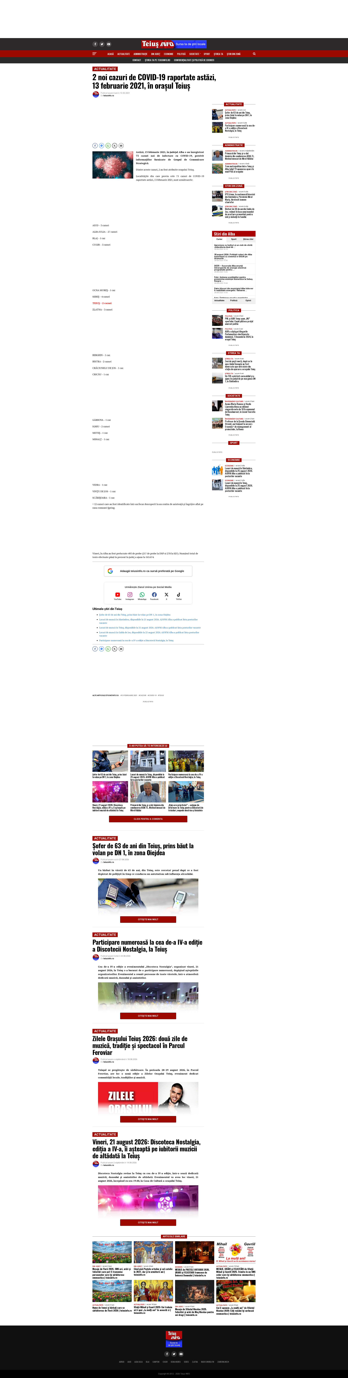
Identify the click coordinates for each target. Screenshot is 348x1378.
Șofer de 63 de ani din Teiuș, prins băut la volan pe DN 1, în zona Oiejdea (134, 614)
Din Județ (155, 54)
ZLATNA (195, 1361)
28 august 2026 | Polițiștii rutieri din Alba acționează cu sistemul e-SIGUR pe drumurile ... (233, 256)
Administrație (140, 54)
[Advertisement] (174, 19)
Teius (161, 695)
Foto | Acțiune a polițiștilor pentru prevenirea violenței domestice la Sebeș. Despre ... (233, 279)
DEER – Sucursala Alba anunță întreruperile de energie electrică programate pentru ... (230, 268)
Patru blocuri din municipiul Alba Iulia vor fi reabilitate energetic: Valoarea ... (233, 289)
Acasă (111, 54)
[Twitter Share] (114, 145)
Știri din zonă (233, 54)
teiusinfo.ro (108, 95)
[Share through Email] (121, 145)
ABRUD (121, 1361)
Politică (181, 54)
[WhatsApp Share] (108, 145)
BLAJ (147, 1361)
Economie (168, 54)
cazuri (143, 695)
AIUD (129, 1361)
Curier (219, 239)
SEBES (186, 1361)
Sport (207, 54)
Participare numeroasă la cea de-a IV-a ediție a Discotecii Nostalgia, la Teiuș (136, 640)
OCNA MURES (176, 1361)
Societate (194, 54)
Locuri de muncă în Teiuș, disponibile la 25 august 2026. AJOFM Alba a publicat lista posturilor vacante (150, 627)
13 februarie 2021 (129, 695)
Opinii (248, 300)
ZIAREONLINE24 (223, 1361)
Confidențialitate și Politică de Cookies (194, 60)
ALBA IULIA (138, 1361)
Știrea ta (218, 54)
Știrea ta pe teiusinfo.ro (157, 60)
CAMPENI (156, 1361)
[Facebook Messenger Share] (101, 145)
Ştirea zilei (248, 239)
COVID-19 (152, 695)
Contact (137, 60)
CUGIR (165, 1361)
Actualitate (123, 54)
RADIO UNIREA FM (207, 1361)
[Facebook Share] (95, 145)
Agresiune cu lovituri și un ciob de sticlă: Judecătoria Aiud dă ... (233, 246)
